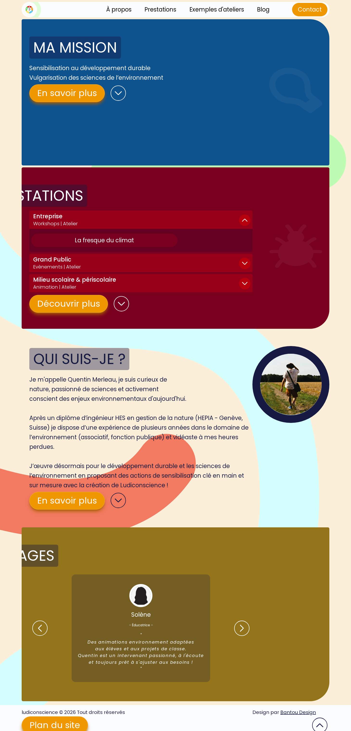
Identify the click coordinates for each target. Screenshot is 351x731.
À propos (119, 9)
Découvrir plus (68, 304)
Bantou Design (298, 712)
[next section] (118, 93)
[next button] (241, 628)
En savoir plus (67, 93)
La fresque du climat (104, 240)
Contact (310, 9)
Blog (263, 9)
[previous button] (40, 628)
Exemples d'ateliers (216, 9)
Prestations (160, 9)
